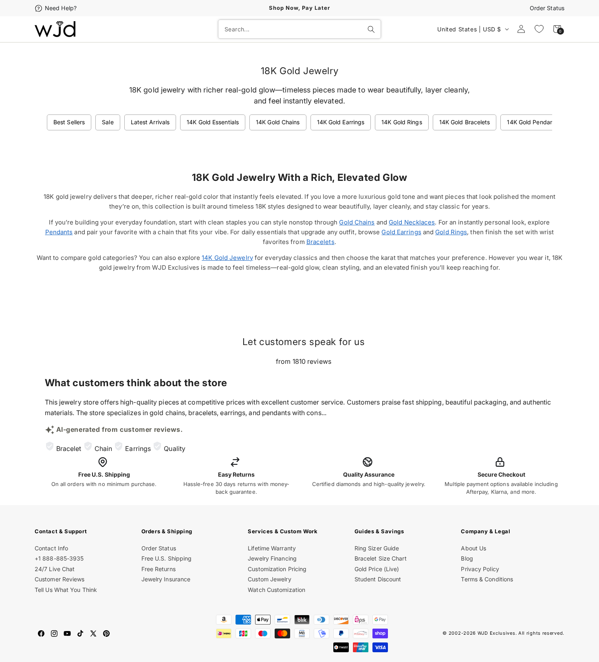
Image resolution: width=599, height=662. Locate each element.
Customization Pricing (277, 568)
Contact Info (51, 548)
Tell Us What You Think (66, 589)
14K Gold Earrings (341, 122)
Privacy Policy (480, 568)
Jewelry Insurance (166, 579)
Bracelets (320, 242)
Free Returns (158, 568)
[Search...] (371, 29)
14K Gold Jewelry (227, 258)
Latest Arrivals (150, 122)
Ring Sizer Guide (377, 548)
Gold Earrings (401, 232)
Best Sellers (69, 122)
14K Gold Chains (278, 122)
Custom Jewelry (269, 579)
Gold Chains (356, 222)
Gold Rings (451, 232)
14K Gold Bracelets (464, 122)
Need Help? (61, 7)
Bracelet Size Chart (381, 558)
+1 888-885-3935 (59, 558)
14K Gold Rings (401, 122)
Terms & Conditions (487, 579)
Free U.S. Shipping (166, 558)
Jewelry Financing (272, 558)
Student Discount (378, 579)
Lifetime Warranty (272, 548)
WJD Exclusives (496, 633)
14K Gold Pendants (532, 122)
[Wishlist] (539, 29)
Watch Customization (276, 589)
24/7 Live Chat (55, 568)
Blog (467, 558)
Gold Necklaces (412, 222)
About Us (473, 548)
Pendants (59, 232)
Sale (107, 122)
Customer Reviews (60, 579)
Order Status (547, 7)
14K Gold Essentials (213, 122)
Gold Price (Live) (377, 568)
